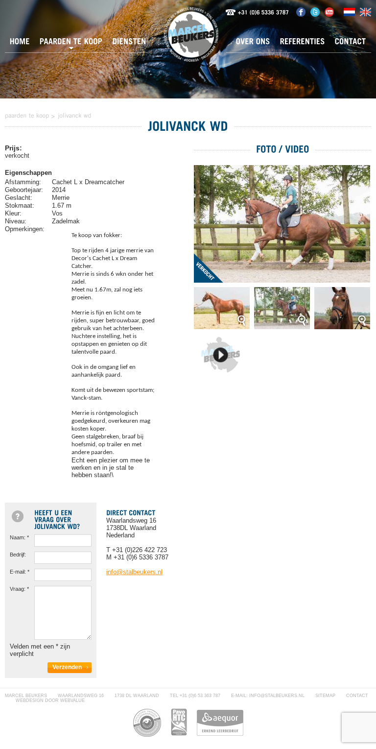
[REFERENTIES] (302, 43)
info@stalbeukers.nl (134, 572)
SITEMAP (325, 695)
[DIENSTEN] (129, 43)
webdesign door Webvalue (50, 700)
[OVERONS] (253, 43)
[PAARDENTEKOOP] (71, 43)
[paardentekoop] (27, 115)
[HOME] (20, 43)
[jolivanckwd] (75, 115)
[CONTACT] (350, 43)
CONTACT (357, 695)
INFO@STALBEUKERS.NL (277, 695)
